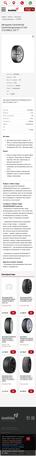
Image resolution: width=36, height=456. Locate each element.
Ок (28, 439)
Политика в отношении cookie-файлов (9, 429)
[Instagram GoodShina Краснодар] (28, 419)
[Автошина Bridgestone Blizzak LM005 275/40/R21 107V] (27, 325)
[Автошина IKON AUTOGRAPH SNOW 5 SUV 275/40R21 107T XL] (9, 286)
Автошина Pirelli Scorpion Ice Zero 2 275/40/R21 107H (26, 377)
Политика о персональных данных (9, 427)
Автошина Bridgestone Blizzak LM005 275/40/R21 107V (26, 339)
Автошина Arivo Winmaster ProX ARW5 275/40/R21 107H (8, 378)
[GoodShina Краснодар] (13, 9)
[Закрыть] (33, 435)
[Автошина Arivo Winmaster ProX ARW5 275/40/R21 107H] (9, 364)
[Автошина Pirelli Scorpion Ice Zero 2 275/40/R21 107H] (27, 364)
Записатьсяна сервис (28, 9)
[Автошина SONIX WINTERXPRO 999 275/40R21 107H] (27, 286)
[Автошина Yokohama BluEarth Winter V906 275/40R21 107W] (9, 325)
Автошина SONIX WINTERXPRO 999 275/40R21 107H (26, 299)
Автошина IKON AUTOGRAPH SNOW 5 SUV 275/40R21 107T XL (8, 299)
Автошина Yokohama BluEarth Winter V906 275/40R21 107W (9, 339)
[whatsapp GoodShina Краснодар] (32, 419)
